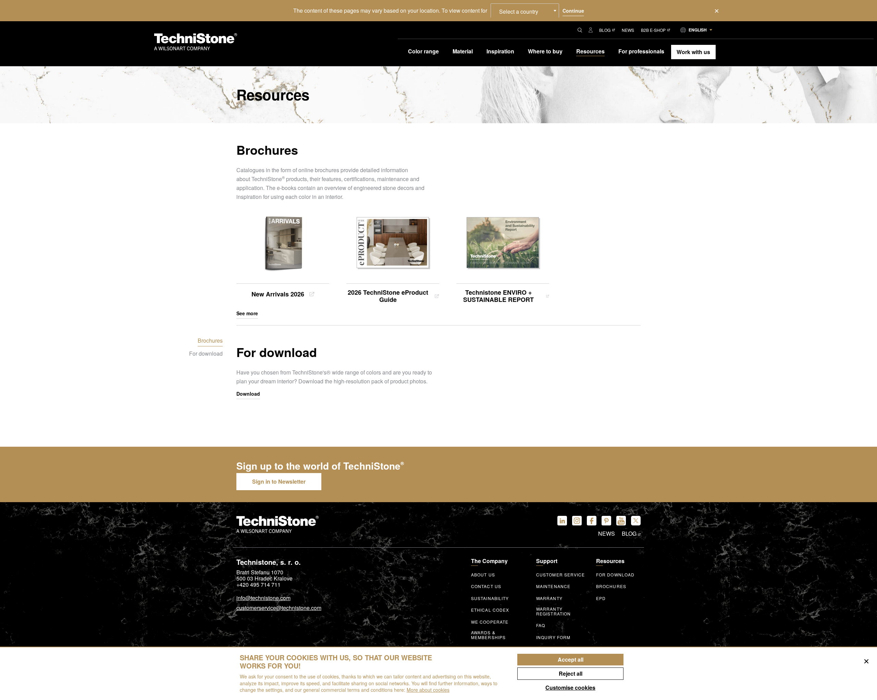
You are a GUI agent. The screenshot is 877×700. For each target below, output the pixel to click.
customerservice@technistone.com (278, 608)
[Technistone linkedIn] (562, 520)
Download (248, 394)
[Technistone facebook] (591, 520)
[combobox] (525, 10)
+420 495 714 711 (258, 585)
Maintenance (553, 586)
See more (247, 313)
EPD (601, 598)
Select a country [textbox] (518, 11)
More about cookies (428, 689)
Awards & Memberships (488, 635)
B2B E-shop (653, 30)
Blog (604, 30)
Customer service (560, 574)
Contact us (486, 586)
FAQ (540, 625)
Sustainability (490, 598)
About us (483, 574)
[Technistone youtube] (621, 520)
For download (615, 574)
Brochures (611, 586)
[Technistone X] (636, 520)
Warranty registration (553, 611)
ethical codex (490, 610)
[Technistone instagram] (577, 520)
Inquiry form (553, 637)
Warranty (549, 598)
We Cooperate (489, 622)
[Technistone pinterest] (606, 520)
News (628, 30)
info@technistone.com (263, 598)
